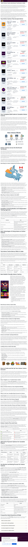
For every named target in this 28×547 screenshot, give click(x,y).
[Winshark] (3, 24)
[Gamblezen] (3, 62)
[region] (9, 541)
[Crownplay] (3, 34)
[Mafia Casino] (3, 99)
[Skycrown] (3, 71)
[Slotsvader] (3, 44)
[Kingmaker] (3, 89)
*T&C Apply (17, 22)
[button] (14, 520)
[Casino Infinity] (3, 53)
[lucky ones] (3, 108)
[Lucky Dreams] (3, 80)
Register (23, 24)
